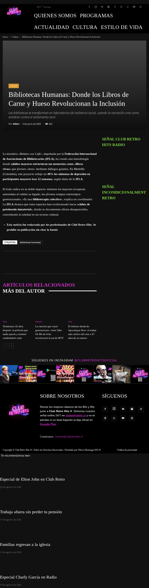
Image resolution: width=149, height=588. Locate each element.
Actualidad (51, 27)
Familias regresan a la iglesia (25, 544)
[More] (60, 140)
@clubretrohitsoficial (95, 360)
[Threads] (140, 7)
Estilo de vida (122, 27)
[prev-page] (5, 345)
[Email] (33, 140)
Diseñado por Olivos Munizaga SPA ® (83, 450)
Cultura (85, 27)
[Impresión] (42, 140)
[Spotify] (108, 7)
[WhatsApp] (128, 7)
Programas (96, 15)
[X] (15, 140)
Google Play (48, 424)
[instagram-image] (9, 374)
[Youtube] (134, 7)
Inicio (5, 37)
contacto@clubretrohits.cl (69, 436)
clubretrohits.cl (76, 415)
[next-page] (11, 345)
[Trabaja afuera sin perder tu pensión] (74, 497)
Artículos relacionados (39, 285)
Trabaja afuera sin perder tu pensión (31, 511)
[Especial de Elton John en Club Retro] (74, 464)
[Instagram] (96, 7)
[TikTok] (115, 7)
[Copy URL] (51, 140)
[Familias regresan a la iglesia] (74, 529)
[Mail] (102, 7)
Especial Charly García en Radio (28, 577)
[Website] (121, 7)
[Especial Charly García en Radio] (74, 562)
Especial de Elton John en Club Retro (32, 479)
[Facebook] (89, 7)
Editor (16, 123)
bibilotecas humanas (30, 242)
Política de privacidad (127, 450)
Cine (5, 321)
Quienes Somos (55, 15)
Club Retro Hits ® (23, 450)
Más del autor (24, 291)
